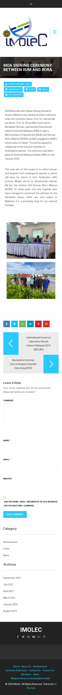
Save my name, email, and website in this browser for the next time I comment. (30, 503)
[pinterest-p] (44, 636)
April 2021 (8, 591)
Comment (8, 400)
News (44, 89)
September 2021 (12, 578)
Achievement (15, 89)
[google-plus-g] (39, 636)
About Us (26, 666)
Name (7, 440)
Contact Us (35, 670)
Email (7, 459)
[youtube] (33, 636)
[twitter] (23, 636)
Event (31, 89)
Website (7, 478)
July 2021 (8, 584)
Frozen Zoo (49, 670)
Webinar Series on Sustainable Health (30, 678)
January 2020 (10, 604)
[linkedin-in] (28, 636)
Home (16, 666)
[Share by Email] (46, 324)
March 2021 (9, 597)
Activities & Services (16, 670)
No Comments (15, 95)
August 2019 (10, 611)
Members (26, 674)
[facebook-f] (17, 636)
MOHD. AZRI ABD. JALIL (19, 84)
